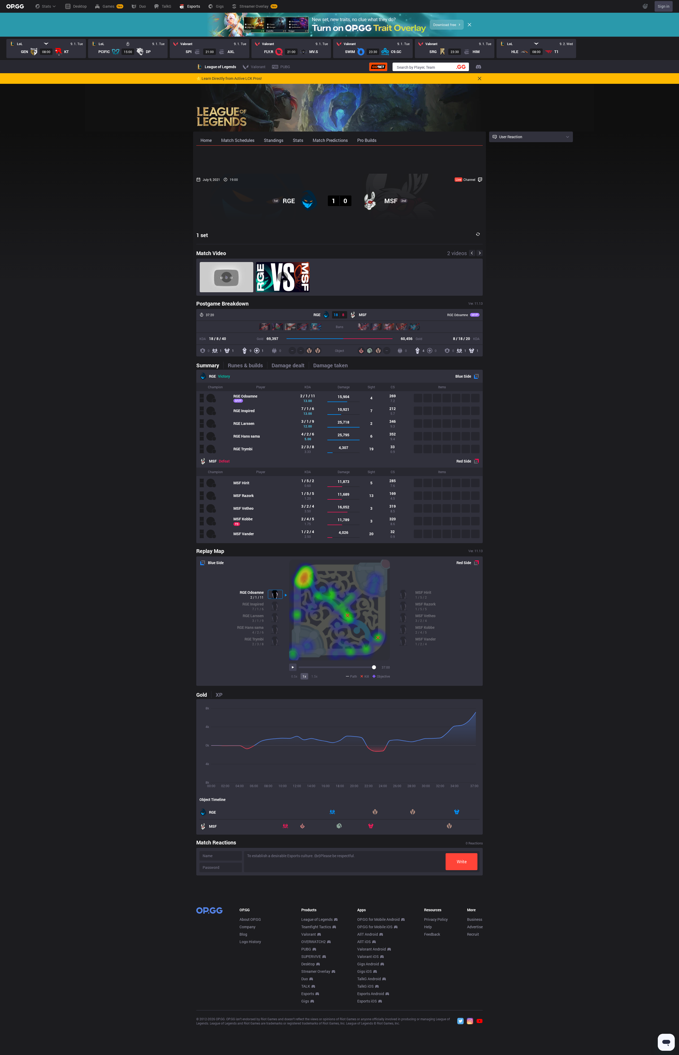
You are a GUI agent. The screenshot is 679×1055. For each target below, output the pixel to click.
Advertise (475, 926)
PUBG (306, 949)
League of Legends (317, 919)
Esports (307, 993)
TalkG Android (369, 978)
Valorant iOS (368, 956)
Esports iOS (367, 1001)
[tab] (209, 365)
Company (247, 926)
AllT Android (367, 934)
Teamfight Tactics (316, 926)
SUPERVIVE (311, 956)
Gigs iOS (364, 971)
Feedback (432, 934)
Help (428, 926)
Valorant (308, 934)
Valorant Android (371, 949)
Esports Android (370, 993)
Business (474, 919)
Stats (46, 6)
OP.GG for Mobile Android (378, 919)
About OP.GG (250, 919)
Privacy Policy (436, 919)
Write (462, 861)
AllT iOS (364, 941)
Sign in (663, 6)
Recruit (473, 934)
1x (304, 676)
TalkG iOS (365, 986)
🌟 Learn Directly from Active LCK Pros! (229, 78)
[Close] (469, 24)
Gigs (305, 1001)
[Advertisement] (339, 160)
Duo (304, 978)
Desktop (308, 963)
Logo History (250, 941)
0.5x (294, 676)
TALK (305, 986)
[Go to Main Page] (15, 6)
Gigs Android (368, 963)
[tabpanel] (339, 456)
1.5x (314, 676)
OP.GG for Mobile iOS (375, 926)
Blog (243, 934)
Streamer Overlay (315, 971)
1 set (202, 235)
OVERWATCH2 (313, 941)
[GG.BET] (378, 67)
